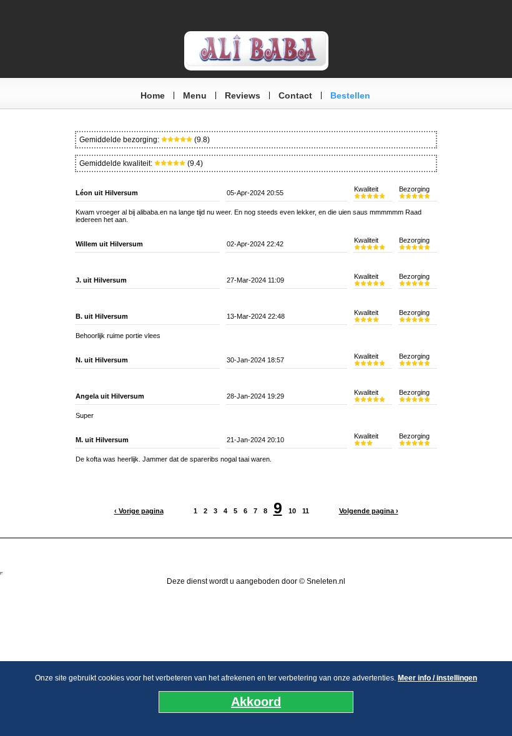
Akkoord (256, 702)
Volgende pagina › (368, 511)
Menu (195, 95)
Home (152, 95)
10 (292, 511)
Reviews (242, 95)
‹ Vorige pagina (139, 511)
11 (305, 511)
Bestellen (350, 95)
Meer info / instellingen (437, 678)
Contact (295, 95)
